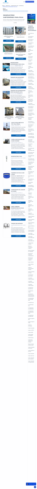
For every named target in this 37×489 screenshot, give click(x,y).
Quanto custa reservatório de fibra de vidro (30, 100)
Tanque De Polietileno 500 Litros (30, 201)
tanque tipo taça (30, 337)
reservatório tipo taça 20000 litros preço (31, 312)
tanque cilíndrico (31, 262)
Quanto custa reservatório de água (30, 96)
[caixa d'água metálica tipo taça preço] (6, 126)
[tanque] (20, 30)
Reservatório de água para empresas (30, 118)
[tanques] (8, 30)
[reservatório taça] (6, 158)
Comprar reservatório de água (30, 67)
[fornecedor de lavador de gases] (6, 191)
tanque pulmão (30, 332)
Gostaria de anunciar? (30, 1)
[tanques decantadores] (6, 81)
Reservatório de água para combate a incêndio (31, 114)
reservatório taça (31, 302)
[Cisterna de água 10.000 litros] (6, 175)
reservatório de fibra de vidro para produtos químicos (31, 295)
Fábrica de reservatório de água (30, 91)
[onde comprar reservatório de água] (6, 207)
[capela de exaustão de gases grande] (6, 141)
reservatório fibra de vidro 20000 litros (31, 299)
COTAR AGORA (8, 40)
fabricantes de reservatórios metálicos (30, 258)
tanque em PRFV (31, 330)
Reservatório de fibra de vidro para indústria (31, 130)
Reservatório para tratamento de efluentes (31, 163)
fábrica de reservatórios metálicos (30, 247)
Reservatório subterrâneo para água (31, 189)
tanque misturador (31, 353)
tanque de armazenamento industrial (30, 268)
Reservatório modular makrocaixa (30, 145)
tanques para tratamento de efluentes (30, 340)
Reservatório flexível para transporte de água (31, 140)
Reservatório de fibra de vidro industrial (30, 125)
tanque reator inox (31, 355)
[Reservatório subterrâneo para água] (9, 111)
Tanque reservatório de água (30, 50)
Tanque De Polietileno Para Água (30, 205)
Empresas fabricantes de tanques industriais (31, 87)
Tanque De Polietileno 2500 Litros (31, 197)
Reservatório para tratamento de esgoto (31, 172)
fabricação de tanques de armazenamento (30, 254)
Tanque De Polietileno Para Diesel (30, 210)
